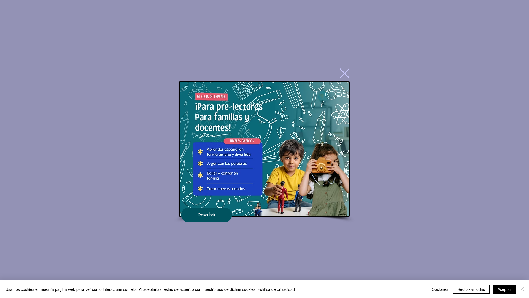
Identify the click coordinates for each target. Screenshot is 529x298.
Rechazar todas (471, 289)
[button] (344, 73)
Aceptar (504, 289)
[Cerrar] (522, 289)
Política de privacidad (276, 289)
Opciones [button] (440, 289)
